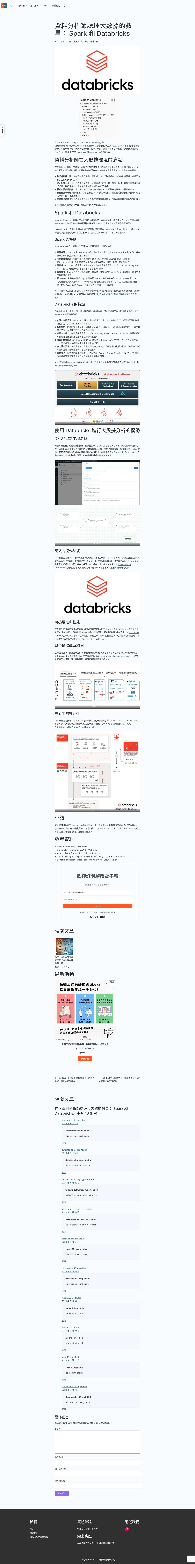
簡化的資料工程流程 (93, 118)
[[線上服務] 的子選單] (39, 5)
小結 (84, 132)
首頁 (11, 5)
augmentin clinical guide (73, 1120)
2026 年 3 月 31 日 (70, 1271)
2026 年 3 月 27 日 (70, 1330)
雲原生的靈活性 (92, 129)
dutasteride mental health (74, 1150)
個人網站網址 (61, 1480)
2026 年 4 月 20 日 (71, 1182)
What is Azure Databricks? (69, 853)
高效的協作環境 (92, 121)
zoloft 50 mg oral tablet (73, 1238)
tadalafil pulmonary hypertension (78, 1179)
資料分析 (85, 41)
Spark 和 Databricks (90, 106)
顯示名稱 (59, 1457)
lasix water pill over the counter (77, 1209)
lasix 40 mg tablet (70, 1357)
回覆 (64, 1143)
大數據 (76, 41)
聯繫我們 (34, 1533)
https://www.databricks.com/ (80, 145)
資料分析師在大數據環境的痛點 (94, 103)
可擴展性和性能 (92, 124)
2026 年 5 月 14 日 (70, 1153)
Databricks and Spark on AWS (71, 850)
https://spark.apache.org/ (88, 142)
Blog (32, 1529)
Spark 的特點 (91, 109)
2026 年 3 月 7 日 (70, 1390)
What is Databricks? (66, 846)
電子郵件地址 (61, 1469)
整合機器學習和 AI (93, 127)
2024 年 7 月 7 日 (63, 41)
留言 (57, 1428)
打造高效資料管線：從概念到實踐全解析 (95, 1542)
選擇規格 (85, 1059)
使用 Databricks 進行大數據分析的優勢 (98, 115)
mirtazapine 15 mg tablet (74, 1268)
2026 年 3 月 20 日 (71, 1360)
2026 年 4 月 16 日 (70, 1212)
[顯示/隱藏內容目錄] (111, 100)
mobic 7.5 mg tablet (71, 1298)
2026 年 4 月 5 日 (70, 1242)
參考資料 (85, 135)
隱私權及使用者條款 (39, 1537)
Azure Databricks (116, 724)
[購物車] (64, 5)
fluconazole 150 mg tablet (74, 1386)
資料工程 (94, 41)
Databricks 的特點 (93, 112)
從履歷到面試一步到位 (87, 1529)
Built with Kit (97, 917)
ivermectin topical (70, 1327)
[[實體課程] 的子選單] (26, 5)
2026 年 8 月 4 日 (70, 1123)
